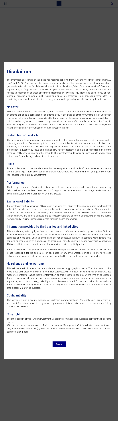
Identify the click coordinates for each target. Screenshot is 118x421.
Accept (59, 344)
